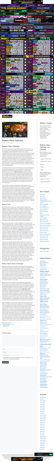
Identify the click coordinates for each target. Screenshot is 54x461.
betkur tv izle (47, 359)
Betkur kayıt (43, 320)
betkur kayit (48, 318)
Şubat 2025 (42, 404)
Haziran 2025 (43, 400)
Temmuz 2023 (43, 438)
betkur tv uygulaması (47, 361)
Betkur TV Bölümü (44, 209)
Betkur (41, 213)
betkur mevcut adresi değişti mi (44, 328)
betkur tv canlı (42, 359)
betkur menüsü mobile (43, 327)
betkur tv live (41, 361)
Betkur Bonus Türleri (44, 235)
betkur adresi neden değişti (43, 268)
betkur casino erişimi (43, 287)
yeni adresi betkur (43, 385)
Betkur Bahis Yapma (44, 211)
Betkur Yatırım (43, 197)
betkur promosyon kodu (45, 345)
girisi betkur (43, 376)
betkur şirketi (48, 370)
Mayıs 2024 (42, 420)
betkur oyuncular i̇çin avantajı (44, 336)
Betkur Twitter (43, 362)
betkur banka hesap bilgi (43, 276)
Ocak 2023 (42, 449)
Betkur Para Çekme (44, 341)
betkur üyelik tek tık (48, 369)
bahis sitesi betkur (44, 262)
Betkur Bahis (44, 271)
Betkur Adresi (43, 194)
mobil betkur (43, 382)
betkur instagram (43, 317)
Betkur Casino (5, 326)
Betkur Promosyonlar (7, 322)
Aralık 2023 (42, 429)
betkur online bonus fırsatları (44, 335)
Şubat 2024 (42, 425)
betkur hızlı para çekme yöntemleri (44, 316)
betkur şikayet (43, 370)
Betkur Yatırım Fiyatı (44, 219)
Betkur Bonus (43, 279)
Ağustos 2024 (43, 415)
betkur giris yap (44, 299)
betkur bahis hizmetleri (44, 273)
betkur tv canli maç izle (45, 357)
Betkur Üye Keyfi (43, 232)
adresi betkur (43, 261)
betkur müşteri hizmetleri (44, 331)
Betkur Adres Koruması (45, 241)
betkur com (42, 293)
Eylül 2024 (42, 413)
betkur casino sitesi (44, 290)
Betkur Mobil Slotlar (44, 221)
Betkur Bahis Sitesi (6, 325)
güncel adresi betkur (43, 377)
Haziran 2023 (43, 440)
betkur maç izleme (48, 324)
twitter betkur (43, 384)
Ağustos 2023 (43, 436)
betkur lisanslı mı (42, 324)
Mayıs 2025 (42, 402)
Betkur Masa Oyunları (44, 207)
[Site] (13, 41)
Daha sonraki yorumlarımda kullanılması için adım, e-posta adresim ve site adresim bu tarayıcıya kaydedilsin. (18, 358)
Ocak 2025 (42, 406)
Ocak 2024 (42, 427)
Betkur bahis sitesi (45, 275)
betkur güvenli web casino (43, 313)
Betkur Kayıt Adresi (44, 237)
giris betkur (43, 375)
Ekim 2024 (42, 411)
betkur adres (43, 264)
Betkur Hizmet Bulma (44, 226)
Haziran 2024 (43, 418)
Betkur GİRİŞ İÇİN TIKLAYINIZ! (27, 24)
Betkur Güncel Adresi (44, 307)
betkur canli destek (43, 280)
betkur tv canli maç (44, 355)
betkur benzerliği (42, 277)
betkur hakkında (43, 314)
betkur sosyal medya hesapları (44, 349)
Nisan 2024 (42, 422)
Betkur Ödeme (43, 205)
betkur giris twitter (45, 297)
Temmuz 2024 (43, 416)
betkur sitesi (43, 347)
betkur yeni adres (43, 366)
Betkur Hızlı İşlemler (44, 239)
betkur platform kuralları (43, 342)
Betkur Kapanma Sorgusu (45, 234)
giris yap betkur (49, 376)
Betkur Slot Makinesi (44, 204)
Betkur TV (42, 353)
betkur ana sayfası (43, 269)
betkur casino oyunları (44, 288)
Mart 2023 (42, 445)
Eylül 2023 (42, 434)
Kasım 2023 (42, 431)
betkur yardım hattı (43, 365)
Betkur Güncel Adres (45, 306)
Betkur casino (43, 286)
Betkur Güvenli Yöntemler (45, 225)
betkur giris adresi (43, 294)
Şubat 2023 (42, 447)
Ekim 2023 (42, 433)
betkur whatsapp (43, 363)
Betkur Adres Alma (44, 228)
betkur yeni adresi (43, 367)
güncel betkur (43, 379)
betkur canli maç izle (44, 282)
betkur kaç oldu (43, 323)
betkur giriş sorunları (43, 303)
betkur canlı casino (43, 284)
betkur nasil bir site (44, 333)
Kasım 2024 (42, 409)
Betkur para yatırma (45, 339)
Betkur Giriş (42, 196)
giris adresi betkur (44, 373)
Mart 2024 (42, 424)
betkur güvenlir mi (45, 312)
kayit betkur (43, 381)
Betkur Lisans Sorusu (44, 230)
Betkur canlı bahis (44, 283)
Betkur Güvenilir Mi (44, 310)
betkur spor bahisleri (43, 350)
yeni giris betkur (44, 387)
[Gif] (27, 56)
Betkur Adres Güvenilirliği (45, 223)
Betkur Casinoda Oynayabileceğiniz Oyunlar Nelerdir (45, 201)
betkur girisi (43, 296)
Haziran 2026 (43, 397)
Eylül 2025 (42, 398)
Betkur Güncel (43, 304)
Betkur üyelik (42, 369)
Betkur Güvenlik (43, 218)
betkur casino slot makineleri (45, 291)
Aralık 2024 (42, 407)
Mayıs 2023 (42, 441)
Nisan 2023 (42, 443)
